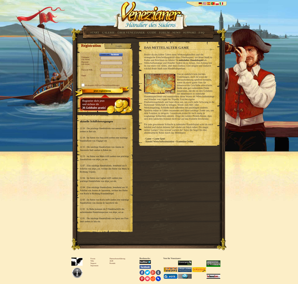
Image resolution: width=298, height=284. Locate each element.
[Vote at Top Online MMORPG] (170, 270)
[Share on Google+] (152, 273)
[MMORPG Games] (213, 263)
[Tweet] (147, 273)
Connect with (105, 54)
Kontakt (112, 263)
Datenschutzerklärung (117, 258)
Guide (151, 32)
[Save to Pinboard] (158, 279)
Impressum (94, 265)
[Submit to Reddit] (152, 279)
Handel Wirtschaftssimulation (159, 141)
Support (189, 32)
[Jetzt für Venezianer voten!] (185, 263)
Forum (164, 32)
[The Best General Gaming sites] (185, 270)
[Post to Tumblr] (158, 273)
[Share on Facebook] (142, 273)
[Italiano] (221, 3)
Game (148, 138)
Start (94, 32)
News (176, 32)
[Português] (212, 3)
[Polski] (217, 3)
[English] (204, 3)
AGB (97, 85)
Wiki (92, 261)
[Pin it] (142, 279)
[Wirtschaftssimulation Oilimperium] (77, 273)
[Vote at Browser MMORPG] (199, 270)
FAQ (201, 32)
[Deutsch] (200, 3)
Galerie (108, 32)
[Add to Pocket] (147, 279)
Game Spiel (159, 138)
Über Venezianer (131, 32)
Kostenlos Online (184, 141)
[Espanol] (208, 3)
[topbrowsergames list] (213, 276)
